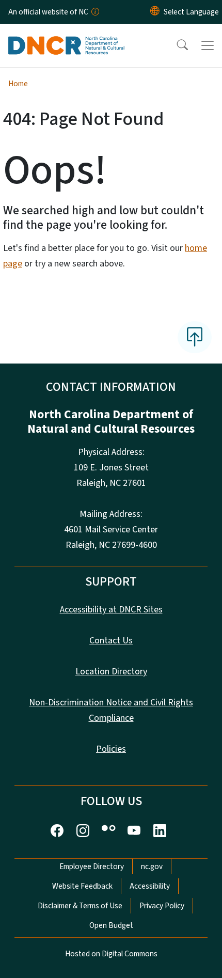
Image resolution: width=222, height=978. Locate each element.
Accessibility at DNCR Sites (111, 609)
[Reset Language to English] (155, 12)
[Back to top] (195, 337)
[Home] (66, 35)
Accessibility (150, 886)
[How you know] (94, 12)
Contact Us (111, 640)
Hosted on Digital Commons (111, 953)
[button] (175, 45)
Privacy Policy (161, 905)
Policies (111, 749)
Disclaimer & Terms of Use (80, 905)
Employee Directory (91, 866)
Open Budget (111, 925)
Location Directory (111, 671)
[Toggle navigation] (207, 45)
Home (18, 83)
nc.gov (152, 866)
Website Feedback (82, 886)
